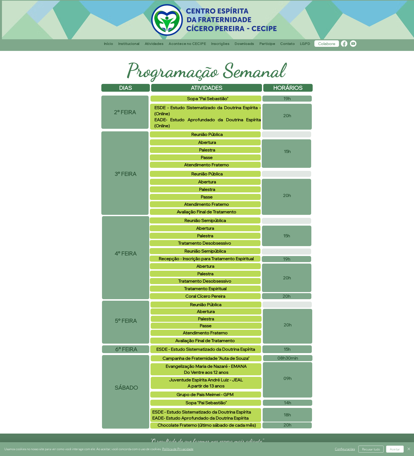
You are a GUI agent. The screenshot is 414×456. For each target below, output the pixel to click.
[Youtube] (353, 43)
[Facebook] (344, 43)
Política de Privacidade (177, 449)
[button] (129, 43)
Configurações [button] (345, 449)
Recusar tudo (371, 449)
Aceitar (395, 449)
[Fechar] (408, 449)
